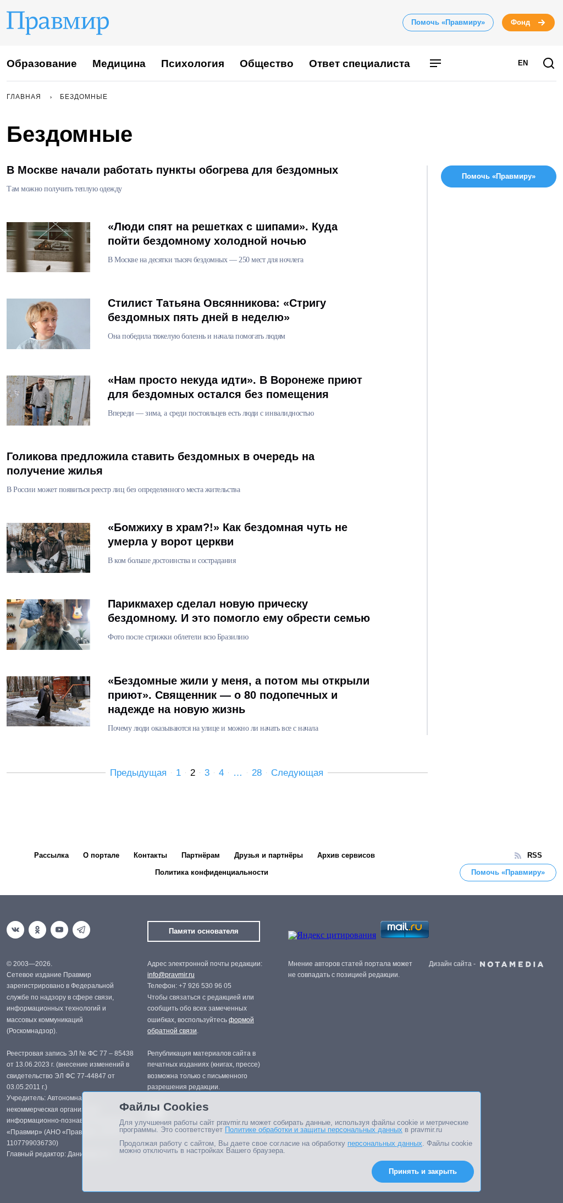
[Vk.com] (15, 930)
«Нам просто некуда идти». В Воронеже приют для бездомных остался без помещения (235, 387)
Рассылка (51, 855)
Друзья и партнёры (268, 855)
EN (523, 63)
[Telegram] (81, 930)
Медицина (119, 63)
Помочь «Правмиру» (448, 22)
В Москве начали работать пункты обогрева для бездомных (172, 170)
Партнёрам (200, 855)
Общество (267, 63)
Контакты (150, 855)
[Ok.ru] (37, 930)
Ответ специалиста (359, 63)
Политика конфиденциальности (211, 872)
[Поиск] (548, 64)
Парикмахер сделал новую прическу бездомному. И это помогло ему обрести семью (239, 611)
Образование (42, 63)
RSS (534, 855)
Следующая (297, 773)
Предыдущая (138, 773)
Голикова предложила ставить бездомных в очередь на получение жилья (160, 463)
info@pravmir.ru (171, 975)
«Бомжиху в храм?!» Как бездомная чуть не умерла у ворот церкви (227, 534)
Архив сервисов (346, 855)
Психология (192, 63)
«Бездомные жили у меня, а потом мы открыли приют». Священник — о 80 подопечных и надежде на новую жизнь (238, 695)
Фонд (520, 22)
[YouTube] (59, 930)
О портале (101, 855)
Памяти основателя (204, 931)
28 (257, 773)
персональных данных (384, 1143)
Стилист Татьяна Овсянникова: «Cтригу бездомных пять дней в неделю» (217, 310)
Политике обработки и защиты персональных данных (313, 1129)
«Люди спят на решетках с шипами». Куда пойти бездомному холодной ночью (223, 233)
